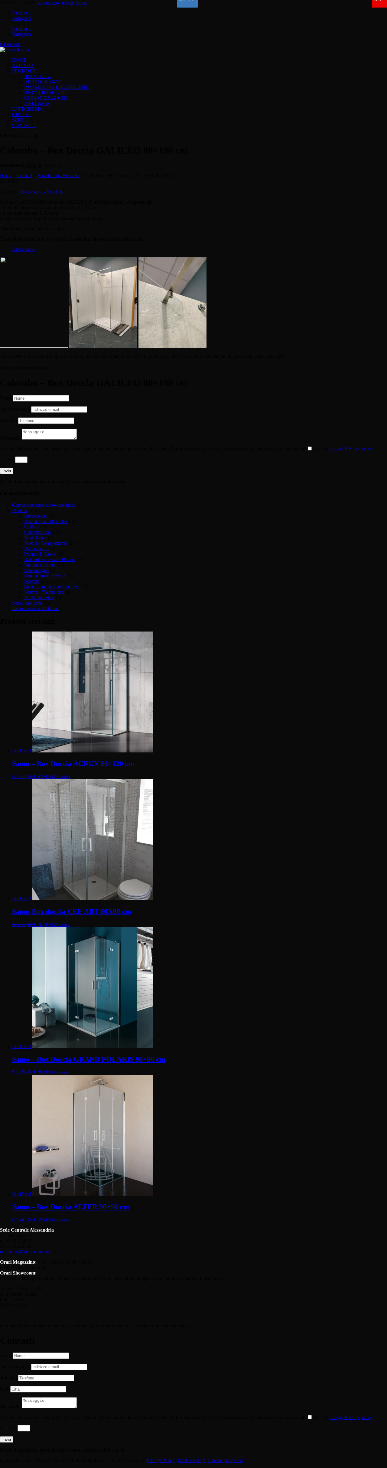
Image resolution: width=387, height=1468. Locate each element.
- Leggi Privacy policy (351, 448)
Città (4, 1389)
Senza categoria (27, 603)
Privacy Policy (160, 1460)
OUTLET (21, 114)
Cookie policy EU (225, 1460)
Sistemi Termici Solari (45, 575)
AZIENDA (23, 65)
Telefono (8, 420)
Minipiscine (35, 537)
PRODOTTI (24, 70)
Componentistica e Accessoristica (44, 505)
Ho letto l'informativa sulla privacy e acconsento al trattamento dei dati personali (76, 448)
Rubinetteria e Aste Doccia (49, 559)
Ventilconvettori (39, 597)
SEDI (17, 119)
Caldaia (31, 526)
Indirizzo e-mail (15, 409)
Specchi (31, 581)
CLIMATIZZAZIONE (46, 98)
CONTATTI (24, 125)
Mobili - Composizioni (45, 543)
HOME (19, 60)
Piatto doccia (36, 548)
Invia (6, 471)
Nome (6, 398)
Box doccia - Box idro (58, 175)
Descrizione (23, 249)
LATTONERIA (27, 109)
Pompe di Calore (40, 554)
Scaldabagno (36, 570)
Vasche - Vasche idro (44, 592)
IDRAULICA (37, 76)
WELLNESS (37, 103)
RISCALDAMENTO (45, 92)
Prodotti (24, 175)
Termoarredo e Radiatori (35, 608)
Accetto (343, 448)
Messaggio (10, 437)
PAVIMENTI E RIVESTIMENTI (57, 87)
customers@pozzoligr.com (25, 1251)
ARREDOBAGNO (43, 81)
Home (6, 175)
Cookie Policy (191, 1460)
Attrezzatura (35, 515)
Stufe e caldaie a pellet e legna (53, 586)
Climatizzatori (37, 532)
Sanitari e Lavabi (40, 564)
